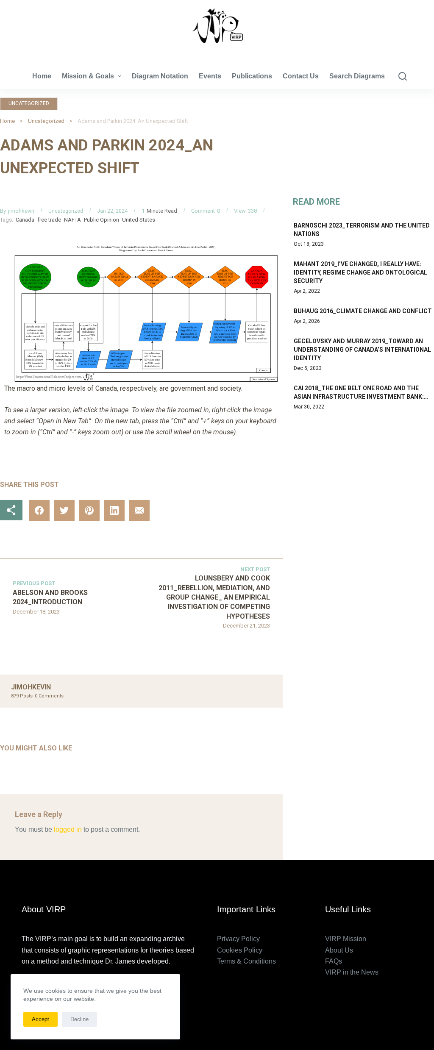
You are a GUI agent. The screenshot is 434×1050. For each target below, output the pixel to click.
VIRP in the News (351, 972)
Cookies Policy (239, 950)
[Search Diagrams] (402, 76)
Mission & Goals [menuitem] (88, 76)
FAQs (333, 961)
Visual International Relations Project (217, 50)
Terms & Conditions (246, 961)
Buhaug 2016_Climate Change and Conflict (363, 311)
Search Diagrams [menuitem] (357, 76)
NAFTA (72, 220)
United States (138, 220)
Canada (25, 220)
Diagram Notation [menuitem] (160, 76)
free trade (49, 220)
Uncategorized (28, 103)
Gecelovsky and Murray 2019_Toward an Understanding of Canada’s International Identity (362, 349)
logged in (68, 829)
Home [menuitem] (41, 76)
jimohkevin (21, 211)
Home (7, 121)
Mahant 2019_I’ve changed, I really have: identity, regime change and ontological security (360, 272)
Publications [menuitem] (252, 76)
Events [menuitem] (210, 76)
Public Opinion (101, 220)
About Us (339, 950)
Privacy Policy (238, 938)
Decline (79, 1019)
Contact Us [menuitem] (301, 76)
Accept (40, 1019)
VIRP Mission (345, 938)
